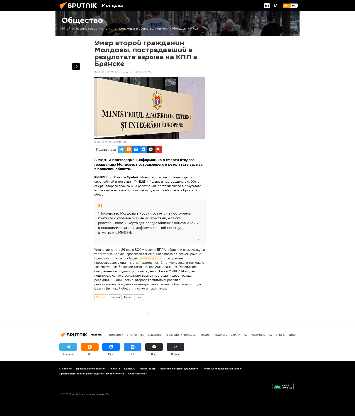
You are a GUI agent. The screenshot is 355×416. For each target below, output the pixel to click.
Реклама (115, 368)
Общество (101, 297)
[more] (199, 239)
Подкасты (220, 334)
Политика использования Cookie (222, 368)
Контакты (130, 368)
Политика (116, 334)
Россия (127, 297)
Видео (292, 334)
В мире (280, 334)
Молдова (115, 297)
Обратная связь (137, 373)
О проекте (65, 368)
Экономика (135, 334)
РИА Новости (150, 258)
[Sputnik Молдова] (79, 10)
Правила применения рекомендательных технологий (91, 373)
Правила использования (90, 368)
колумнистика (261, 334)
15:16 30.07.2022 (104, 72)
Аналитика (239, 334)
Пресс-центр (147, 368)
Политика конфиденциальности (179, 368)
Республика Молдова (180, 334)
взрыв (139, 297)
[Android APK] (283, 387)
